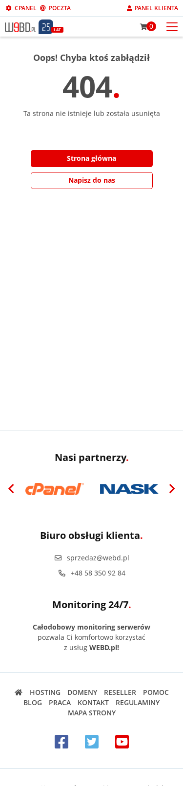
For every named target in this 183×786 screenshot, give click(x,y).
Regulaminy (138, 702)
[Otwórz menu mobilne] (172, 26)
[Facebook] (61, 741)
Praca (60, 702)
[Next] (171, 489)
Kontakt (93, 702)
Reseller (120, 692)
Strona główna (91, 158)
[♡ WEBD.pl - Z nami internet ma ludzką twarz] (20, 26)
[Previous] (11, 489)
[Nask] (129, 489)
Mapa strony (92, 712)
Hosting (45, 692)
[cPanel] (54, 489)
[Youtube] (122, 741)
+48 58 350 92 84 (98, 572)
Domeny (82, 692)
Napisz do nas (91, 180)
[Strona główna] (18, 692)
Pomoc (156, 692)
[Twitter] (92, 741)
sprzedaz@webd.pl (98, 557)
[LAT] (46, 26)
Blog (32, 702)
